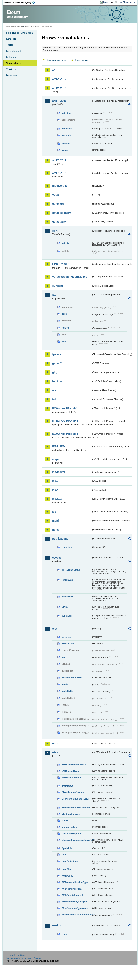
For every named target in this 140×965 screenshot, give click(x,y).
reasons (66, 143)
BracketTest (68, 643)
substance (67, 616)
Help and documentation (19, 32)
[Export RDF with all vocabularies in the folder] (129, 105)
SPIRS (65, 607)
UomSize (66, 869)
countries (67, 128)
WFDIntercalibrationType (75, 882)
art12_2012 (59, 79)
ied (54, 399)
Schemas (11, 56)
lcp (54, 511)
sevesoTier (67, 596)
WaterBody (67, 876)
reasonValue (68, 580)
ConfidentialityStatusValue (75, 798)
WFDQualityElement (72, 895)
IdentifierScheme (71, 814)
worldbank (59, 925)
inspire (56, 459)
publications (60, 538)
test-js (65, 684)
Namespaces (13, 75)
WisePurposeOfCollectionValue (77, 914)
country (66, 934)
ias (54, 390)
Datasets (11, 38)
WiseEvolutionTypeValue (75, 908)
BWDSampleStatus (71, 777)
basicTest (67, 637)
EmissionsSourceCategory (76, 807)
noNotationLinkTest (72, 677)
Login (106, 2)
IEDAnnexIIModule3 (65, 421)
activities (66, 113)
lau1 (55, 480)
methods (66, 135)
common (58, 203)
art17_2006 (59, 100)
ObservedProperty (71, 833)
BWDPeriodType (70, 771)
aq (53, 70)
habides (57, 381)
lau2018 (57, 498)
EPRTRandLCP (62, 264)
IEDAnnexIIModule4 (65, 433)
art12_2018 (59, 88)
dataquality (59, 221)
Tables (9, 44)
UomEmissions (70, 861)
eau (63, 657)
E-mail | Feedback (16, 955)
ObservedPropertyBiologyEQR (77, 840)
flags (64, 314)
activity (65, 243)
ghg (54, 372)
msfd (55, 520)
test (54, 628)
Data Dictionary (32, 26)
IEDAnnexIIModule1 (65, 408)
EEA (20, 2)
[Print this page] (112, 2)
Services (11, 69)
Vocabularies (13, 63)
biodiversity (59, 185)
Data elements (14, 51)
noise (55, 529)
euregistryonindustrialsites (69, 276)
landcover (58, 472)
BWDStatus (67, 785)
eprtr (55, 230)
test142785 (67, 691)
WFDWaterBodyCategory (74, 901)
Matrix (65, 820)
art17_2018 (59, 173)
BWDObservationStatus (74, 764)
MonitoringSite (69, 827)
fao (54, 294)
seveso (57, 557)
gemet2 (57, 363)
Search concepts (82, 60)
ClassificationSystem (73, 792)
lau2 (55, 489)
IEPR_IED (58, 446)
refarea (65, 327)
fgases (56, 354)
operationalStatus (71, 569)
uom (55, 743)
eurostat (57, 285)
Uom (64, 854)
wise (55, 752)
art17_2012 (59, 160)
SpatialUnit (67, 848)
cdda (55, 194)
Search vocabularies (56, 60)
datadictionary (61, 212)
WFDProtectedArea (71, 889)
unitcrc (65, 341)
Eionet (20, 26)
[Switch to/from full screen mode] (117, 2)
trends (65, 150)
